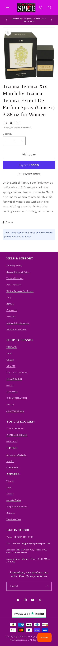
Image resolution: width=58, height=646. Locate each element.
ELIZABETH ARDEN (16, 398)
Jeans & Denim (13, 500)
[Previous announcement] (6, 20)
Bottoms (10, 513)
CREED (10, 360)
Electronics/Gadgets (16, 455)
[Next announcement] (51, 20)
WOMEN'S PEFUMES (16, 435)
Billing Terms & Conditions (20, 291)
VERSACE (11, 347)
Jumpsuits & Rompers (17, 506)
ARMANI (10, 366)
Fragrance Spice (21, 636)
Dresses (10, 494)
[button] (7, 7)
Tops (8, 487)
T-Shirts (10, 481)
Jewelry (10, 461)
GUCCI (9, 385)
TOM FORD (12, 391)
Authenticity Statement (17, 323)
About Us (10, 316)
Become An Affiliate (16, 329)
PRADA (10, 404)
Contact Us (11, 310)
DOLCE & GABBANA (17, 372)
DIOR (9, 353)
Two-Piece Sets (13, 519)
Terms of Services (14, 278)
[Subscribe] (47, 586)
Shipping (6, 127)
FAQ (8, 297)
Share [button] (9, 222)
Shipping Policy (14, 265)
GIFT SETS (11, 441)
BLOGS (10, 304)
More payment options (29, 173)
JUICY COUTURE (15, 411)
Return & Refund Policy (18, 272)
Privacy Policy (13, 285)
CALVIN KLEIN (14, 379)
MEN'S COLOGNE (15, 428)
